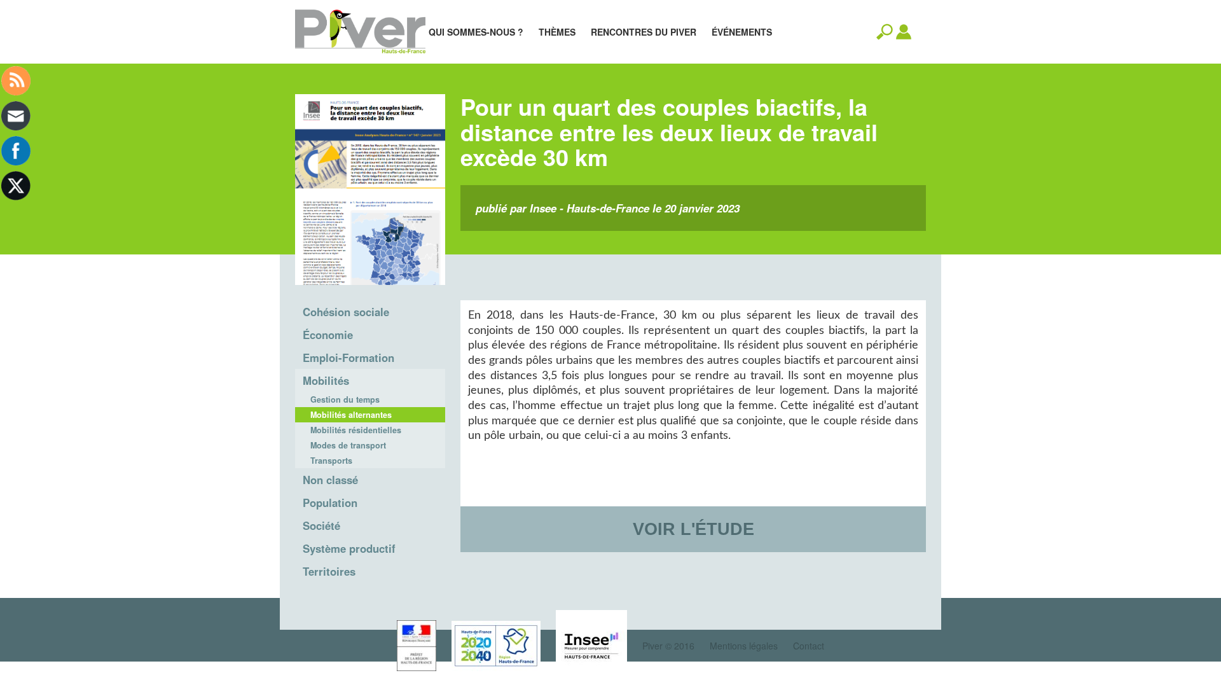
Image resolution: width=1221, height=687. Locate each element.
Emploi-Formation (348, 357)
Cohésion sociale (346, 311)
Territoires (329, 571)
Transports (331, 460)
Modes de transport (348, 445)
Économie (328, 334)
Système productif (349, 548)
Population (330, 502)
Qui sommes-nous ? (476, 31)
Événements (742, 31)
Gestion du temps (345, 399)
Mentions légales (744, 645)
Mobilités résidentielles (355, 430)
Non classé (330, 479)
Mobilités (326, 380)
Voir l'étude (693, 529)
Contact (808, 645)
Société (321, 525)
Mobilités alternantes (351, 414)
